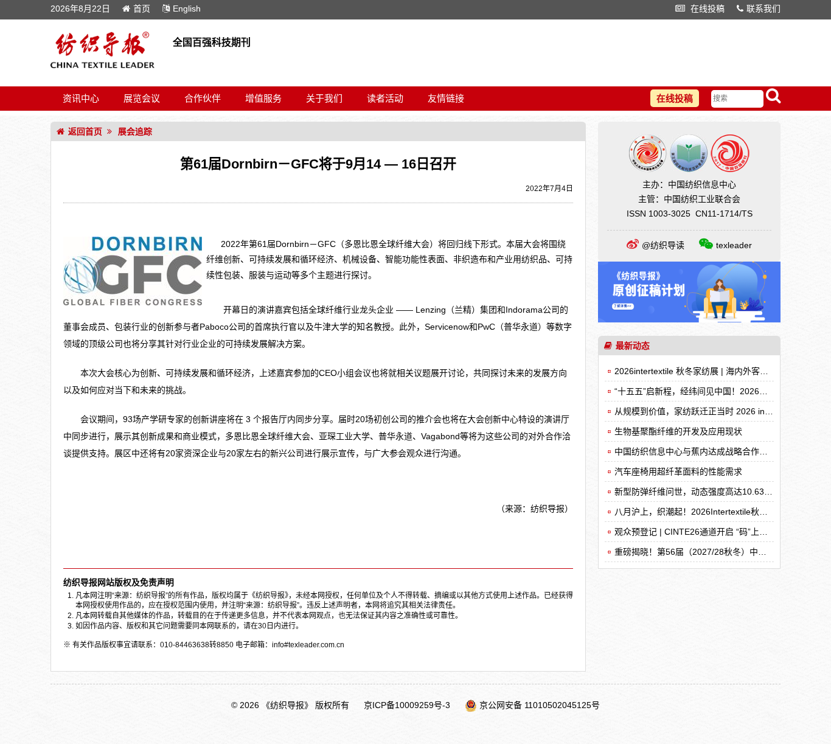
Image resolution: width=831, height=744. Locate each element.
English (187, 8)
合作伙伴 (202, 98)
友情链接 (446, 98)
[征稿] (689, 319)
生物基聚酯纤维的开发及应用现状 (678, 431)
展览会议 (141, 98)
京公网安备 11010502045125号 (539, 705)
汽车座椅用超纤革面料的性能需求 (678, 471)
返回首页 (85, 131)
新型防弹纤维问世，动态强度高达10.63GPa (697, 491)
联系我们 (763, 8)
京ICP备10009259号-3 (407, 705)
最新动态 (633, 345)
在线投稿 (706, 8)
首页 (141, 8)
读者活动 (385, 98)
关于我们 (324, 98)
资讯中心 (81, 98)
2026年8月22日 (80, 8)
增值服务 (263, 98)
